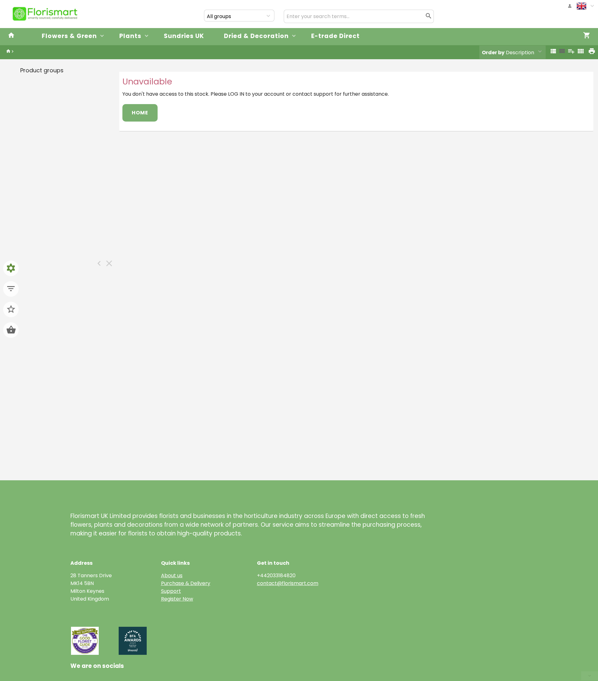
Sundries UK (184, 36)
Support (171, 591)
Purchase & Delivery (185, 583)
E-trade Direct (335, 36)
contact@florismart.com (287, 583)
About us (172, 575)
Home (140, 112)
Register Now (177, 598)
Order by (493, 52)
